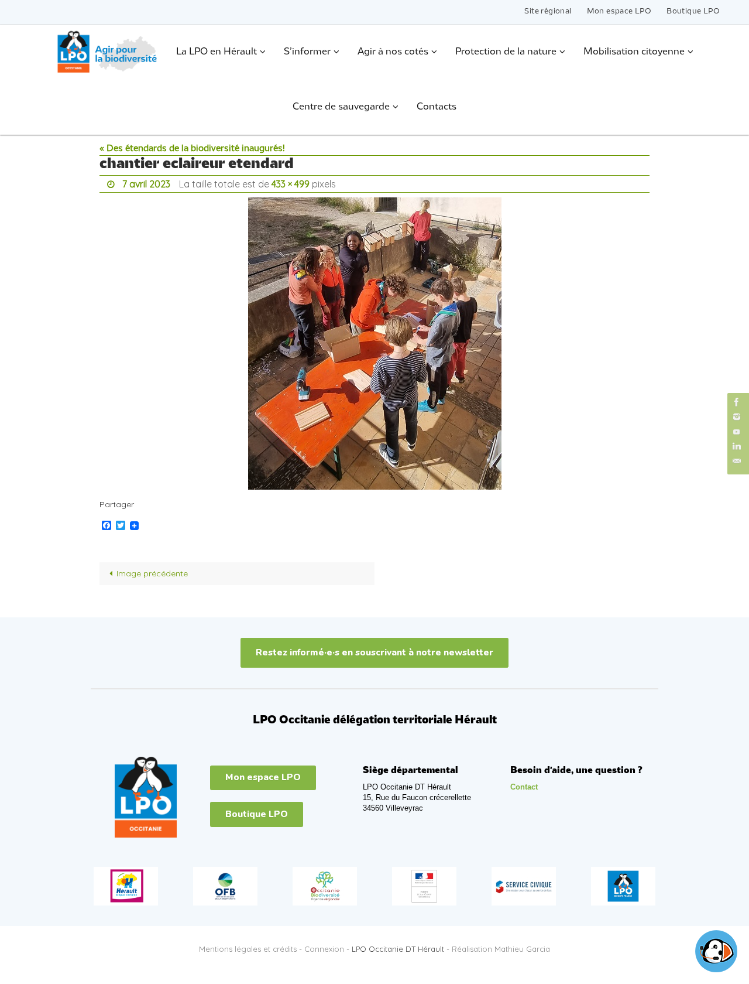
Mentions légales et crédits (248, 949)
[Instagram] (736, 417)
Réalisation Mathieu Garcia (501, 949)
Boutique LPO (693, 11)
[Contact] (736, 461)
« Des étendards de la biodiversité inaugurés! (192, 149)
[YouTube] (736, 431)
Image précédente (152, 573)
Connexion (324, 949)
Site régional (547, 11)
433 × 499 (291, 184)
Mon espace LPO (619, 11)
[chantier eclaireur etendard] (374, 343)
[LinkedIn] (736, 447)
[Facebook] (736, 402)
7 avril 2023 (146, 184)
